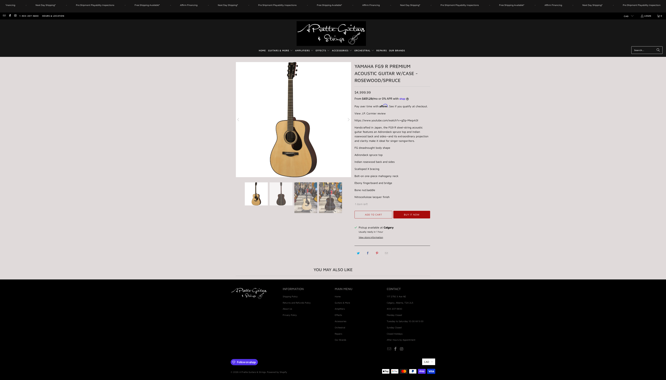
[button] (280, 50)
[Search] (658, 50)
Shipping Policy (290, 296)
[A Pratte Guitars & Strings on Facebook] (9, 16)
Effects (338, 315)
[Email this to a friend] (386, 253)
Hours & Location (53, 16)
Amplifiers (340, 308)
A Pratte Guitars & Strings (252, 372)
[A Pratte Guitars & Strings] (331, 33)
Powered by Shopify (277, 372)
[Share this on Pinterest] (377, 253)
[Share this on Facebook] (368, 253)
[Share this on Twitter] (358, 253)
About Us (287, 308)
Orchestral (340, 327)
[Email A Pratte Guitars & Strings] (4, 16)
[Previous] (238, 119)
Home (338, 296)
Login (647, 16)
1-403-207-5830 (29, 16)
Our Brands (340, 339)
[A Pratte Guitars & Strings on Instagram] (15, 16)
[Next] (348, 119)
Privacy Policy (290, 315)
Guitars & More (342, 302)
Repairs (338, 333)
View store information (371, 237)
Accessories (340, 321)
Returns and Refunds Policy (297, 302)
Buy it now (412, 214)
